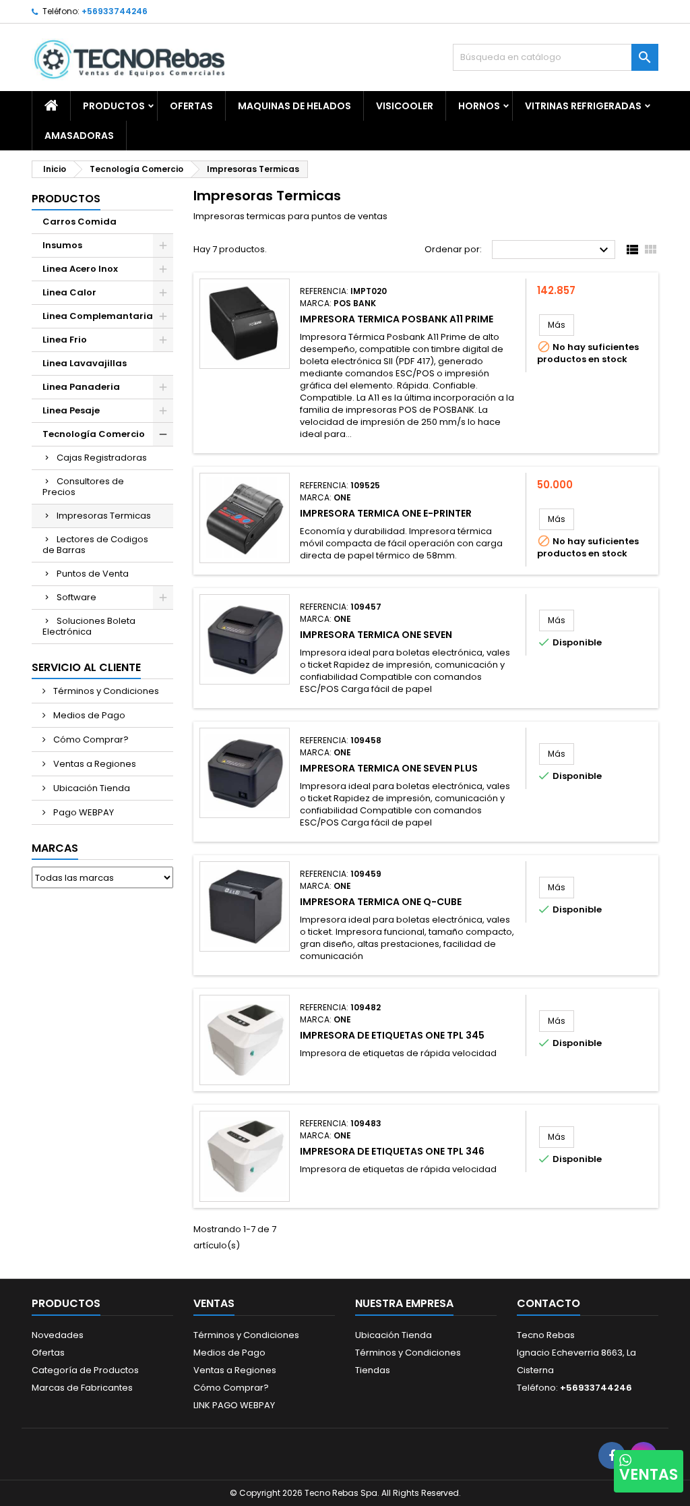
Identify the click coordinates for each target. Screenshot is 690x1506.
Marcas (55, 848)
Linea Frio (64, 339)
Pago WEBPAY (82, 812)
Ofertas (48, 1352)
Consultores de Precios (83, 486)
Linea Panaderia (81, 386)
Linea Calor (69, 292)
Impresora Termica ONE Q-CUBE (381, 901)
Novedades (58, 1335)
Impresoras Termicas (104, 515)
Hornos (479, 106)
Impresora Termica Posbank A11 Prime (396, 319)
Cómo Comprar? (90, 739)
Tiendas (372, 1370)
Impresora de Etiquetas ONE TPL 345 (392, 1035)
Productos (114, 106)
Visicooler (404, 106)
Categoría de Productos (85, 1370)
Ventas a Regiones (93, 763)
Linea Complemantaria (97, 316)
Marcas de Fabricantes (82, 1387)
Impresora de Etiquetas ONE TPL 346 (392, 1151)
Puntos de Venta (93, 573)
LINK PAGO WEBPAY (234, 1405)
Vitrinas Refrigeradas (583, 106)
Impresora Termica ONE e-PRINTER (386, 513)
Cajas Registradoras (102, 457)
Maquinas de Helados (294, 106)
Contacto (548, 1303)
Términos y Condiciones (105, 691)
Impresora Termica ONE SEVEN (376, 634)
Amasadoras (79, 135)
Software (76, 597)
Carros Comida (79, 221)
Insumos (62, 245)
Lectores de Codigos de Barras (95, 544)
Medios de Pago (88, 715)
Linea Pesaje (71, 410)
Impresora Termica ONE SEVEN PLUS (389, 768)
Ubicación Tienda (90, 788)
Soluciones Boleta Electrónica (88, 626)
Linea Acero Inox (80, 268)
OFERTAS (191, 106)
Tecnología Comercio (93, 434)
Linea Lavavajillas (84, 363)
